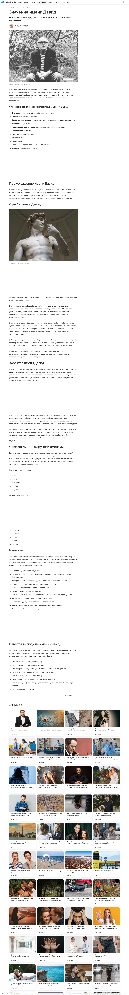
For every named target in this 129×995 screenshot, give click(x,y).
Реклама (16, 993)
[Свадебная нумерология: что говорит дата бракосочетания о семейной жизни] (106, 779)
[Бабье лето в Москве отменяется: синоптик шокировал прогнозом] (106, 977)
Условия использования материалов (72, 993)
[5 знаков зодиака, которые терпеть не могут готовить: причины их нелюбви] (50, 779)
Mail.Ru (3, 993)
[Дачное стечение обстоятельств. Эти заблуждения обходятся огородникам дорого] (106, 892)
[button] (43, 56)
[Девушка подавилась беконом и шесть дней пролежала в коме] (22, 949)
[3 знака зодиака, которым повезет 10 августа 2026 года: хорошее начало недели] (22, 977)
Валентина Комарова (21, 25)
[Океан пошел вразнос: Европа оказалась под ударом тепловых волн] (50, 977)
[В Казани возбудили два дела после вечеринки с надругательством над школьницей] (78, 807)
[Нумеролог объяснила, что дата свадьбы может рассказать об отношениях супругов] (50, 920)
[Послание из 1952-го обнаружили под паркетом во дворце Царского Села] (50, 807)
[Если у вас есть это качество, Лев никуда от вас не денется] (78, 977)
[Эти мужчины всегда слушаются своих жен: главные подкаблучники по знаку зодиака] (22, 751)
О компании (10, 993)
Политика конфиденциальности (118, 993)
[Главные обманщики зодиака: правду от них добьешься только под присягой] (22, 864)
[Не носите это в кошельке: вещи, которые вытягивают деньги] (22, 723)
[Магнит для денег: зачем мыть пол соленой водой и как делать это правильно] (50, 751)
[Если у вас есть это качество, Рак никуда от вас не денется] (22, 892)
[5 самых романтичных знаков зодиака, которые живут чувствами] (106, 807)
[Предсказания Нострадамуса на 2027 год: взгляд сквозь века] (106, 723)
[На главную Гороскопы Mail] (10, 2)
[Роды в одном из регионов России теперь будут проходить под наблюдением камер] (106, 751)
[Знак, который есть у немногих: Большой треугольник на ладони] (106, 920)
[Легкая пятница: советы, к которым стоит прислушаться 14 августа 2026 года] (50, 864)
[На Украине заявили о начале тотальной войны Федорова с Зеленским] (78, 779)
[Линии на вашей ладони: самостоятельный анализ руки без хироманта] (50, 949)
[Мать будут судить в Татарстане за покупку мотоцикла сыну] (78, 892)
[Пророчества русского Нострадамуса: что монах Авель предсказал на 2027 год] (22, 779)
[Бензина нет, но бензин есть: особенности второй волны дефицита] (106, 864)
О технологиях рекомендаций (100, 993)
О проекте (59, 993)
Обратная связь (87, 993)
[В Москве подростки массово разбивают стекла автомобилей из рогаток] (50, 723)
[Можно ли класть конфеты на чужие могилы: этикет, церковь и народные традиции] (50, 892)
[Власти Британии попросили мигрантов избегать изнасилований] (22, 836)
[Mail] (2, 2)
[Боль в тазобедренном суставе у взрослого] (106, 949)
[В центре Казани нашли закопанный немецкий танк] (78, 723)
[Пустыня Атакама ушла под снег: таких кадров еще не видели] (78, 864)
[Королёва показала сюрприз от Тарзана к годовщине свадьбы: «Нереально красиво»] (78, 836)
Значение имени (25, 7)
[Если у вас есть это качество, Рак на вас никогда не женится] (50, 836)
